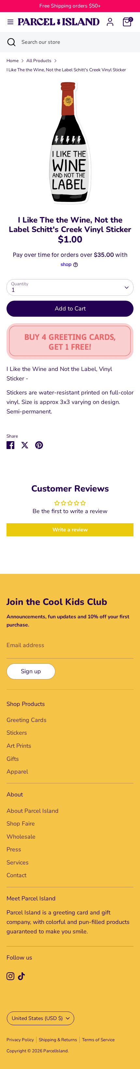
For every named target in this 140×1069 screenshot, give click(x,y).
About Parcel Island (33, 811)
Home (13, 61)
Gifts (13, 759)
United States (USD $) (37, 1018)
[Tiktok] (21, 976)
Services (18, 862)
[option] (70, 142)
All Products (38, 61)
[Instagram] (10, 976)
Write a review (70, 529)
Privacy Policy (20, 1040)
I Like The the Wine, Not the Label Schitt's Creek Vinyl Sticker (66, 70)
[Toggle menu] (8, 22)
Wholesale (21, 837)
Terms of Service (98, 1040)
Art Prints (19, 746)
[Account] (110, 20)
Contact (16, 875)
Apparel (17, 772)
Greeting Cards (27, 720)
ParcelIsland (55, 1051)
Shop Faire (21, 823)
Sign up (31, 671)
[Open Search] (11, 42)
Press (14, 849)
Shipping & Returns (58, 1040)
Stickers (17, 733)
